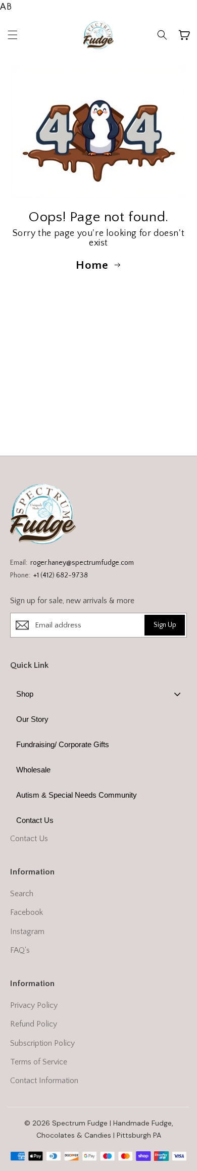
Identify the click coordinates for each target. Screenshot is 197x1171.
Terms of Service (38, 1061)
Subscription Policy (42, 1043)
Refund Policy (33, 1024)
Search (21, 893)
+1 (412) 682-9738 (60, 575)
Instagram (27, 931)
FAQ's (20, 950)
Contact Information (44, 1080)
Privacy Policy (34, 1005)
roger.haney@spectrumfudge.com (82, 563)
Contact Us (29, 838)
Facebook (26, 912)
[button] (13, 35)
